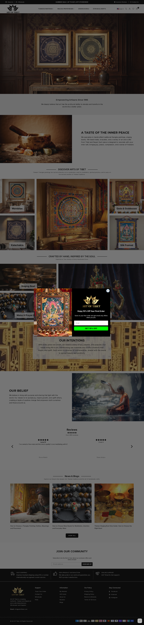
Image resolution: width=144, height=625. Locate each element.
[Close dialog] (107, 290)
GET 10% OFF (91, 328)
